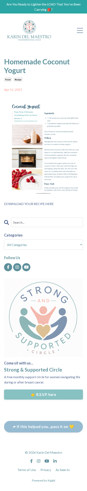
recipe (18, 79)
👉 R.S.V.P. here (43, 394)
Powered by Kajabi (43, 480)
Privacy (45, 470)
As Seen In (63, 470)
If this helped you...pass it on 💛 (45, 426)
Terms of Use (26, 470)
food (8, 79)
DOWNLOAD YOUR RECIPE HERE (29, 204)
